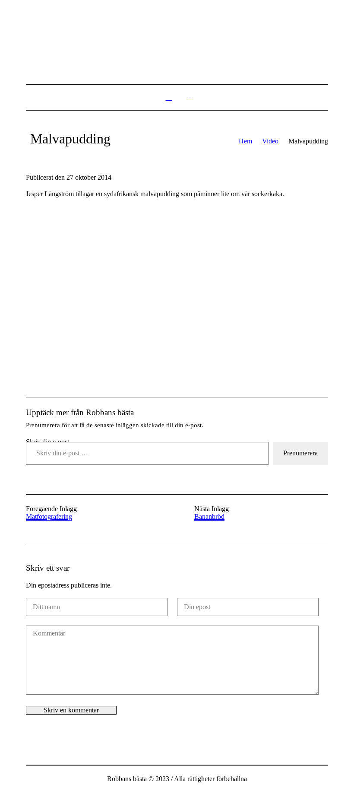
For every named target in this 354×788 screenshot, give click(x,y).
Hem (245, 141)
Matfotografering (49, 516)
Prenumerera (300, 453)
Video (270, 141)
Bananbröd (209, 516)
